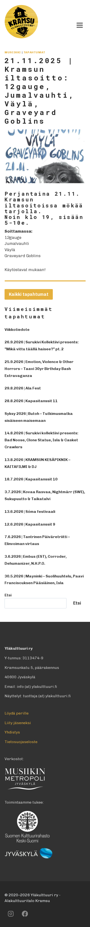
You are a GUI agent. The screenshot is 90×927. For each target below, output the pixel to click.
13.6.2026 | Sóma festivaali (30, 511)
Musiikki (13, 52)
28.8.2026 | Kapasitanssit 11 (31, 401)
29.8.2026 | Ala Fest (23, 388)
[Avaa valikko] (79, 25)
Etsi (8, 595)
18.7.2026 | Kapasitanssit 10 (31, 479)
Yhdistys (12, 732)
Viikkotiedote (17, 329)
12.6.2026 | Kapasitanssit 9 (30, 524)
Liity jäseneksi (18, 723)
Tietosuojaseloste (21, 741)
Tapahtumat (34, 52)
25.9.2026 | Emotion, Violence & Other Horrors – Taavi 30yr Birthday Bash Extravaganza (39, 368)
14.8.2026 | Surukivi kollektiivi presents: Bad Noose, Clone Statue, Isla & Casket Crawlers (41, 440)
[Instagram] (11, 914)
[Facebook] (25, 914)
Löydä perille (17, 713)
